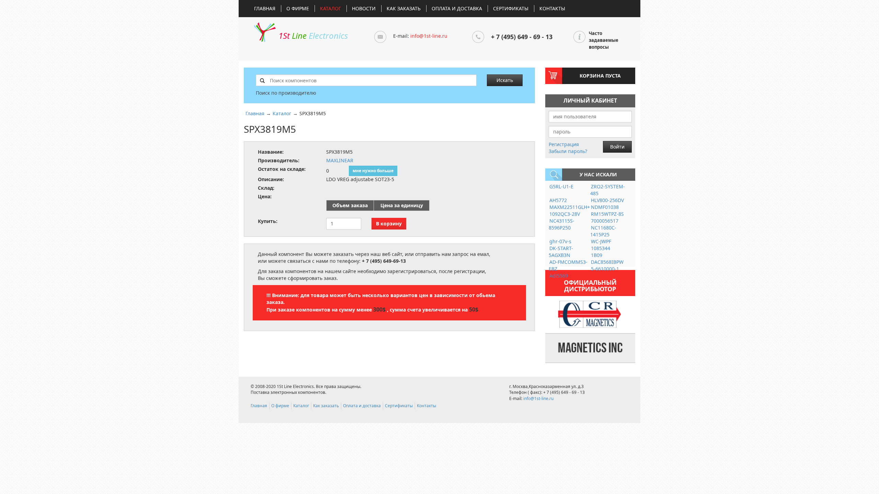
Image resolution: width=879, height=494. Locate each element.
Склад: (266, 188)
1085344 (600, 248)
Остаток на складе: (282, 169)
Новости (364, 8)
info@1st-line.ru (428, 36)
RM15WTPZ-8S (607, 214)
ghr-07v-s (560, 241)
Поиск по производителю (286, 93)
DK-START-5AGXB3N (561, 251)
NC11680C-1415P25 (603, 231)
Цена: (265, 196)
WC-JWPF (601, 241)
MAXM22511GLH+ (569, 207)
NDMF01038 (605, 207)
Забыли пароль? (568, 151)
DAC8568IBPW (607, 262)
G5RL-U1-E (561, 186)
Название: (271, 152)
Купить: (267, 221)
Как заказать (404, 8)
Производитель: (278, 160)
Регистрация (564, 144)
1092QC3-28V (564, 214)
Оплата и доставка (457, 8)
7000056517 (604, 220)
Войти (617, 146)
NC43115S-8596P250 (561, 224)
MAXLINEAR (339, 160)
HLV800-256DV (607, 200)
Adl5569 (558, 275)
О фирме (297, 8)
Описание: (271, 179)
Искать (504, 80)
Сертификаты (510, 8)
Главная (264, 8)
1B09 (596, 255)
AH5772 (558, 200)
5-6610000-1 (605, 269)
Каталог (330, 8)
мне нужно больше (373, 171)
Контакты (552, 8)
